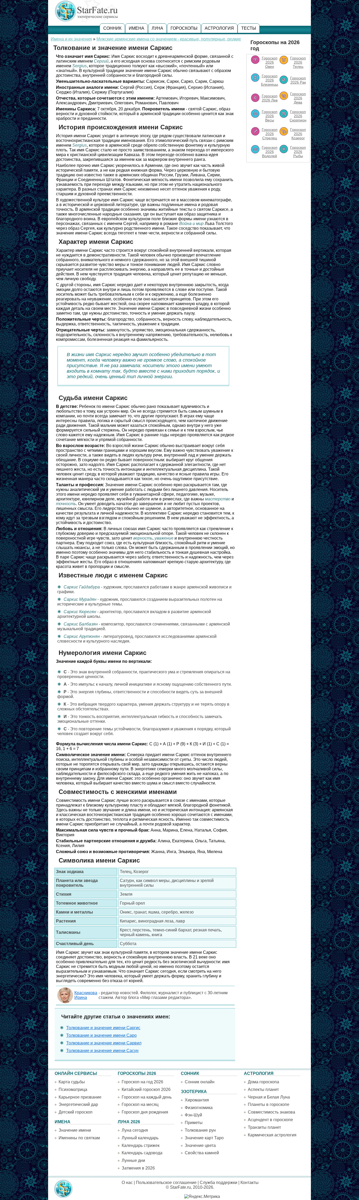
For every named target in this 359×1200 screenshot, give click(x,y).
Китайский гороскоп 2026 (146, 1089)
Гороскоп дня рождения (145, 1112)
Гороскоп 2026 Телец (298, 62)
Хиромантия (197, 1100)
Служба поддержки (218, 1182)
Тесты (248, 28)
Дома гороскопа (263, 1082)
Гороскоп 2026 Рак (298, 80)
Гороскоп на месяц (140, 1104)
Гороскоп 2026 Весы (270, 116)
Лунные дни (133, 1160)
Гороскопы (184, 28)
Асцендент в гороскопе (270, 1119)
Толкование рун (200, 1130)
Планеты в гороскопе (268, 1104)
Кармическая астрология (272, 1135)
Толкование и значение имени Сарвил (103, 1043)
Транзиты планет (264, 1127)
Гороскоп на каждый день (147, 1097)
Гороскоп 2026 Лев (270, 98)
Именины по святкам (79, 1138)
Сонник (112, 28)
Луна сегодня (135, 1130)
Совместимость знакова (271, 1112)
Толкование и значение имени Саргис (103, 1027)
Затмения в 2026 (138, 1168)
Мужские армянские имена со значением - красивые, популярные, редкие (168, 39)
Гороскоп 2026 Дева (298, 98)
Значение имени (75, 1130)
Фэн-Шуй (193, 1115)
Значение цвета (200, 1145)
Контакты (249, 1182)
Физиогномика (199, 1107)
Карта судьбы (72, 1082)
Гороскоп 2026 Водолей (270, 151)
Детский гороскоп (76, 1112)
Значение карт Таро (204, 1138)
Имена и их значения (71, 39)
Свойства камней (202, 1153)
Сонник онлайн (199, 1082)
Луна (157, 28)
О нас (127, 1182)
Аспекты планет (263, 1089)
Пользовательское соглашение (166, 1182)
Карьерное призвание (80, 1097)
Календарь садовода (142, 1153)
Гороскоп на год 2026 (142, 1082)
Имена (136, 28)
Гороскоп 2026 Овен (270, 62)
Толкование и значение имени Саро (101, 1035)
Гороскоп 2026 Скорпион (298, 116)
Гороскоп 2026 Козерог (298, 133)
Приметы (194, 1122)
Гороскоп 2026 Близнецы (269, 80)
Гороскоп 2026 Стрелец (270, 133)
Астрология (219, 28)
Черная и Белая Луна (269, 1097)
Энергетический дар (78, 1104)
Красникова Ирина (85, 995)
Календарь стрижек (141, 1145)
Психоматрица (73, 1089)
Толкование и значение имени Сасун (102, 1050)
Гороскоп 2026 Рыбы (298, 151)
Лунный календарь (140, 1138)
